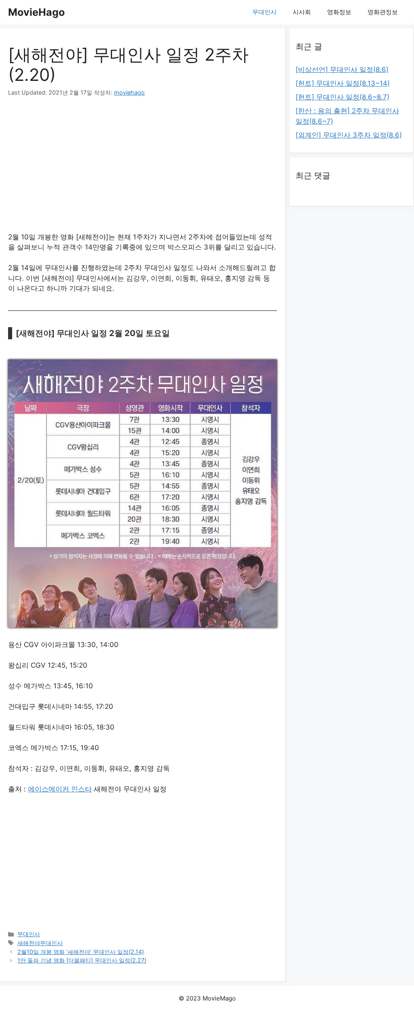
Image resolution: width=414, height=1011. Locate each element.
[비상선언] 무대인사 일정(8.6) (342, 70)
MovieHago (36, 12)
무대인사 (264, 12)
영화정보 (339, 12)
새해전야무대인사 (40, 942)
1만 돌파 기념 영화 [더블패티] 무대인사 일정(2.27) (81, 960)
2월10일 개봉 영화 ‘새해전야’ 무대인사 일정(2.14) (80, 951)
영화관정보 (383, 12)
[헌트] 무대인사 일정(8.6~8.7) (342, 97)
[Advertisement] (142, 167)
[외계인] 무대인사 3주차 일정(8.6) (349, 135)
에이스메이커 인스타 (60, 789)
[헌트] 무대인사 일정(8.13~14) (343, 83)
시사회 (302, 12)
